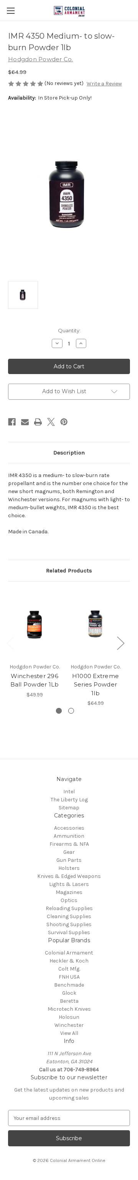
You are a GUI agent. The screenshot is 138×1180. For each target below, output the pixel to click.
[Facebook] (12, 422)
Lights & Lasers (69, 884)
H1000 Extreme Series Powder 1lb (95, 684)
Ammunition (69, 836)
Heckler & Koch (69, 961)
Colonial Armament (69, 953)
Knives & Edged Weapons (69, 876)
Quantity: (69, 330)
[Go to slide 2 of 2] (71, 711)
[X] (51, 422)
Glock (69, 993)
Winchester (69, 1025)
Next (120, 642)
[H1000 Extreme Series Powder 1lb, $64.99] (95, 624)
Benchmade (69, 985)
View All (69, 1033)
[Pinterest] (64, 422)
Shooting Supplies (69, 924)
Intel (69, 791)
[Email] (25, 422)
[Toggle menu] (10, 10)
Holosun (69, 1017)
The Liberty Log (69, 799)
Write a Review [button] (104, 83)
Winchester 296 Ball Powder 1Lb (34, 680)
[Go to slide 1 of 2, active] (59, 711)
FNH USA (69, 977)
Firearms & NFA (69, 844)
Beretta (69, 1001)
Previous (10, 642)
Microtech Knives (69, 1009)
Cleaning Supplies (69, 916)
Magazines (69, 892)
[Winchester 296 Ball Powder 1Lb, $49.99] (34, 624)
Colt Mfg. (69, 969)
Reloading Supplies (69, 908)
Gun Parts (69, 860)
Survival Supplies (69, 932)
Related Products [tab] (69, 570)
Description (69, 452)
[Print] (38, 422)
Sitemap (69, 807)
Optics (69, 900)
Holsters (69, 868)
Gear (69, 852)
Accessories (69, 828)
